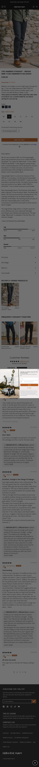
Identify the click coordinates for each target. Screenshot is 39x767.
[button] (35, 762)
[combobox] (22, 382)
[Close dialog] (38, 369)
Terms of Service (25, 395)
